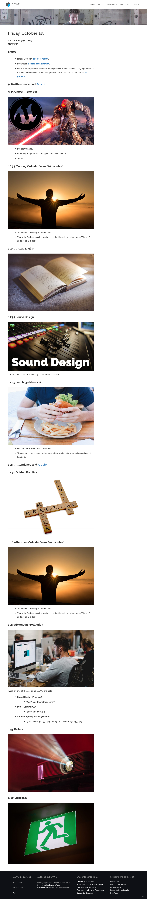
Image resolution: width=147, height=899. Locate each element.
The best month (40, 58)
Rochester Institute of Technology (90, 890)
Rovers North (115, 887)
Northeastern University (86, 887)
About (100, 4)
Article (40, 84)
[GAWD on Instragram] (14, 893)
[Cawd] (8, 4)
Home (92, 4)
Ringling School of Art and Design (90, 884)
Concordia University (85, 893)
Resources (124, 4)
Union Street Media (118, 884)
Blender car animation (38, 63)
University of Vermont (85, 881)
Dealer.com (114, 881)
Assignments (112, 4)
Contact (135, 4)
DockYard (114, 893)
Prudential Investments (119, 890)
